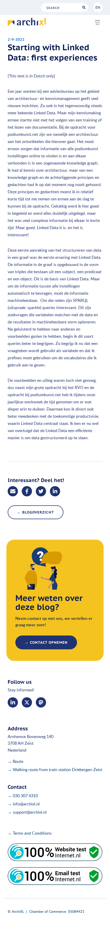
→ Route (15, 761)
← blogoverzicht (35, 512)
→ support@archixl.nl (27, 812)
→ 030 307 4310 (23, 795)
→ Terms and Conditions (30, 833)
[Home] (27, 22)
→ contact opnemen (46, 642)
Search (83, 7)
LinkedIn (13, 702)
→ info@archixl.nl (24, 804)
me (41, 702)
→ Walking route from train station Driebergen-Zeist (55, 769)
